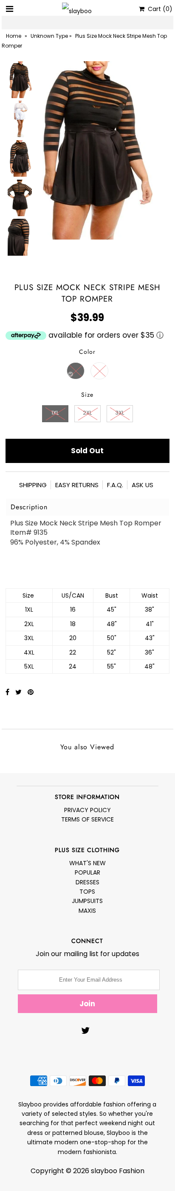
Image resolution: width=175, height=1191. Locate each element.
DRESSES (87, 882)
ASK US (142, 484)
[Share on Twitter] (19, 692)
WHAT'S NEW (87, 863)
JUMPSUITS (87, 901)
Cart (158, 9)
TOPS (87, 891)
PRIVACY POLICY (87, 810)
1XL (55, 413)
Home (13, 36)
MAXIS (87, 910)
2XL (87, 413)
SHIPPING (33, 484)
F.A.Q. (115, 484)
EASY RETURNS (77, 484)
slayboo (104, 1171)
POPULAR (87, 872)
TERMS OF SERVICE (87, 819)
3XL (119, 413)
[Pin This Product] (31, 692)
